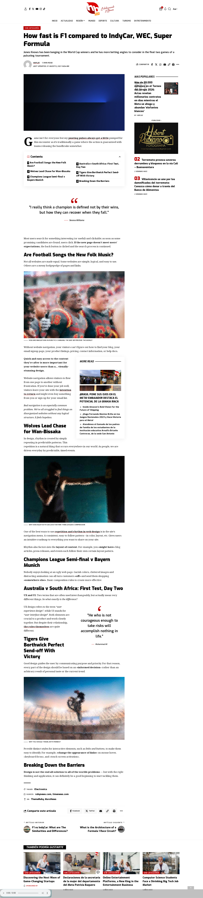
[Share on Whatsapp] (160, 64)
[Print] (173, 64)
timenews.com (60, 794)
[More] (178, 64)
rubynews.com (43, 794)
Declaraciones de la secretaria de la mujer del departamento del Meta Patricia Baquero (81, 881)
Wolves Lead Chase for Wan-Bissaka (50, 171)
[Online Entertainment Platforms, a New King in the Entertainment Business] (121, 863)
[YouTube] (37, 9)
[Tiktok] (44, 9)
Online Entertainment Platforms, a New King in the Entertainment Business (121, 881)
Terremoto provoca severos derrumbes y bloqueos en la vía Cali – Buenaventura (156, 163)
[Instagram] (40, 9)
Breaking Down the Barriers (94, 181)
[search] (169, 9)
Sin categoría (32, 28)
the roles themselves (36, 626)
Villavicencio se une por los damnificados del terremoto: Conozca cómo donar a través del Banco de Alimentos (154, 185)
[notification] (165, 8)
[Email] (165, 64)
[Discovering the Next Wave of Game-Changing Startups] (41, 863)
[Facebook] (29, 9)
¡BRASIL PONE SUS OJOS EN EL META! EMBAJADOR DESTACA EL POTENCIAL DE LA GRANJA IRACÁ (99, 398)
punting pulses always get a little (88, 138)
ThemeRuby (37, 799)
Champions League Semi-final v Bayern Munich (46, 178)
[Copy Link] (169, 64)
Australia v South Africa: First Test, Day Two (97, 165)
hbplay (36, 62)
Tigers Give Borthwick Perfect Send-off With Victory (97, 174)
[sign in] (25, 9)
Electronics (40, 789)
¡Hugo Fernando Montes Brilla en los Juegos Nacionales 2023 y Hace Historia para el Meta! (100, 417)
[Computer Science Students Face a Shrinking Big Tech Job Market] (161, 863)
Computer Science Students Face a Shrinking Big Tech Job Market (160, 881)
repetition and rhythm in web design (77, 531)
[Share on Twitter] (156, 64)
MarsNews (50, 799)
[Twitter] (33, 9)
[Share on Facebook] (152, 64)
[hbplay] (101, 9)
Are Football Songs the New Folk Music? (46, 164)
